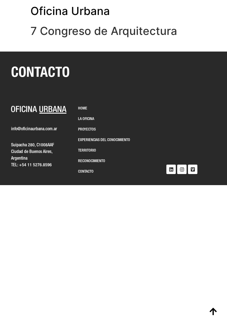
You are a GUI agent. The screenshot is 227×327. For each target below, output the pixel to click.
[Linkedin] (171, 169)
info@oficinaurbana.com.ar (34, 129)
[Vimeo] (192, 169)
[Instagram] (182, 169)
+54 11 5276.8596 (35, 165)
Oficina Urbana (70, 11)
